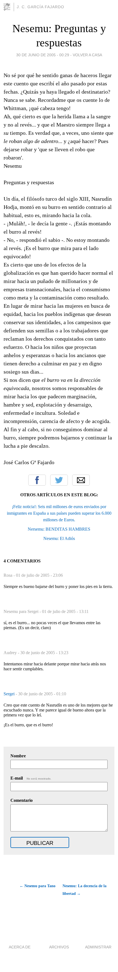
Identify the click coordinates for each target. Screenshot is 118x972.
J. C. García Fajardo (40, 7)
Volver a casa (87, 55)
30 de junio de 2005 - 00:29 (42, 55)
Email (81, 480)
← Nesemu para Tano (37, 886)
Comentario (21, 800)
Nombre (18, 755)
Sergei (10, 693)
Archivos (59, 947)
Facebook (37, 480)
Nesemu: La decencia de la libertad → (84, 890)
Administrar (98, 947)
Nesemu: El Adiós (59, 538)
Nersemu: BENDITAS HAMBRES (59, 529)
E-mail (30, 778)
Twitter (59, 480)
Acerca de (19, 947)
